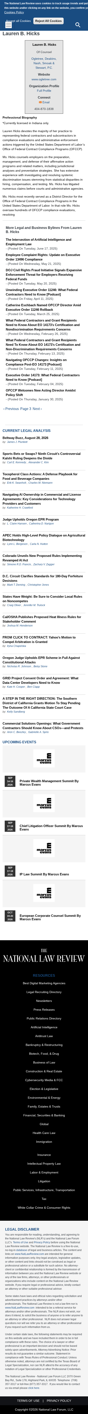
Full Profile (44, 90)
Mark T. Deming (16, 584)
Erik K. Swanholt (16, 482)
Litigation (44, 1181)
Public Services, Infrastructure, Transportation (44, 1190)
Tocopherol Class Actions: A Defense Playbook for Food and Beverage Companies (40, 476)
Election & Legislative (44, 1089)
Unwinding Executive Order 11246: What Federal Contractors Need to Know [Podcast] (42, 292)
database (21, 1250)
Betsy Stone (40, 666)
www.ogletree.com (44, 79)
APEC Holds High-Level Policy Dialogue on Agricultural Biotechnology (44, 537)
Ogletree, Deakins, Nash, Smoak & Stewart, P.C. (44, 63)
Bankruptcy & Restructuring (44, 1045)
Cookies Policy (14, 12)
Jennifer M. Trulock (34, 605)
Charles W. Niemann (40, 482)
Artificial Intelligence (44, 1027)
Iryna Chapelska (16, 646)
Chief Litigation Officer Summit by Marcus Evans (51, 827)
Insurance (44, 1154)
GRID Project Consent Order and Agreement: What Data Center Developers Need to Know (40, 680)
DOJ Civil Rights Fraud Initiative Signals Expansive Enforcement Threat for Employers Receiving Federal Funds (44, 274)
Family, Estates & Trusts (44, 1106)
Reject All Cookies (48, 21)
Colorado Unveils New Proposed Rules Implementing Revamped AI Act (42, 558)
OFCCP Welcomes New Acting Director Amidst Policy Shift (41, 393)
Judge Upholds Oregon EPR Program (31, 519)
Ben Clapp (33, 686)
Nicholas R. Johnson (19, 666)
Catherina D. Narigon (41, 523)
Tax (44, 1199)
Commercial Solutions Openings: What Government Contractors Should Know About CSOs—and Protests (43, 726)
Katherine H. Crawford (20, 507)
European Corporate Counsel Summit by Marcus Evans (50, 917)
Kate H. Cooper (16, 686)
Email (46, 102)
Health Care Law (44, 1133)
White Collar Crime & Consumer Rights (44, 1207)
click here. (34, 1388)
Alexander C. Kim (38, 462)
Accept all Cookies (18, 21)
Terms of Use (20, 1242)
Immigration (44, 1141)
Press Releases (44, 1009)
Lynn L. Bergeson (17, 543)
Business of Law (44, 1062)
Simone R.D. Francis (19, 564)
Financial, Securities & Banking (44, 1115)
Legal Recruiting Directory (44, 992)
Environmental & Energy (44, 1097)
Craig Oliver (14, 605)
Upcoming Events (19, 742)
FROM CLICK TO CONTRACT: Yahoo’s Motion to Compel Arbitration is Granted (39, 639)
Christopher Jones (38, 584)
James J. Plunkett (17, 441)
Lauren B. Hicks (44, 44)
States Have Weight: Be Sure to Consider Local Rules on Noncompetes (42, 599)
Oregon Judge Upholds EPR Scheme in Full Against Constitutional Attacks (41, 660)
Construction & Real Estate (44, 1071)
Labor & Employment (44, 1172)
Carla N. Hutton (39, 543)
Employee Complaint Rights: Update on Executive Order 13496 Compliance (43, 257)
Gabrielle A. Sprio (38, 732)
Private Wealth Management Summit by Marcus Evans (49, 782)
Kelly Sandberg (16, 711)
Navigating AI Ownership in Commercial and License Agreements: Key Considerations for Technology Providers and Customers (42, 499)
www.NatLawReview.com (29, 1254)
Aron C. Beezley (16, 732)
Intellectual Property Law (44, 1163)
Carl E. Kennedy (16, 462)
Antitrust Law (44, 1036)
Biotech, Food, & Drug (44, 1053)
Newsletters (44, 1001)
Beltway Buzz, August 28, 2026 (25, 438)
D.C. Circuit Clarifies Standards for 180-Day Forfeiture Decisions (43, 578)
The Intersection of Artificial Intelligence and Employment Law (38, 242)
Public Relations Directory (44, 1018)
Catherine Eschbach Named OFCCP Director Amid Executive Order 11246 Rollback (43, 307)
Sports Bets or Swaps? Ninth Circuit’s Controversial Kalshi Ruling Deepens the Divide (42, 456)
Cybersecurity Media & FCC (44, 1080)
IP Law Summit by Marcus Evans (44, 874)
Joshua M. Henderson (20, 625)
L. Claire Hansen (17, 523)
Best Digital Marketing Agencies (44, 983)
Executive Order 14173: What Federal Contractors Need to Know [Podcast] (43, 377)
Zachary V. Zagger (43, 564)
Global (44, 1124)
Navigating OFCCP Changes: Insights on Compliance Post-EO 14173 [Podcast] (36, 362)
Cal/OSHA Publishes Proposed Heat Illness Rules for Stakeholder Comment (42, 619)
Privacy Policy (42, 1242)
